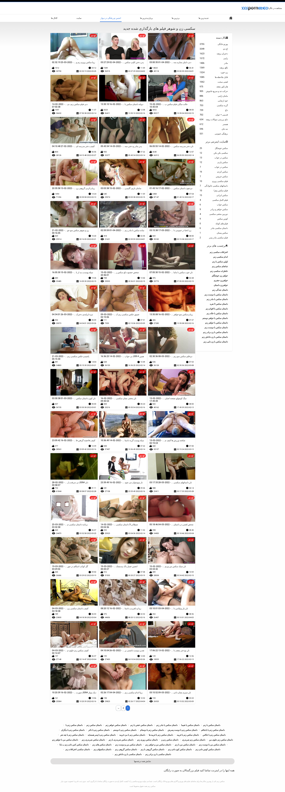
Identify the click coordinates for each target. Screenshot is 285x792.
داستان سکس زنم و (170, 740)
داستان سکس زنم (94, 725)
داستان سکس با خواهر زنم (216, 323)
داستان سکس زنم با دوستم (124, 730)
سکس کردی (214, 172)
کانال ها (54, 18)
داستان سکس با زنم (211, 725)
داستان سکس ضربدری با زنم (121, 740)
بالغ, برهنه (214, 67)
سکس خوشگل (214, 148)
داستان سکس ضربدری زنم (93, 740)
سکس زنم (151, 786)
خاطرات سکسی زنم (219, 271)
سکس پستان (214, 233)
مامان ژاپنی (214, 96)
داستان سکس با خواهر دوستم (215, 318)
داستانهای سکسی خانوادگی (214, 186)
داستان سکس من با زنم (185, 744)
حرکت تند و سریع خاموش (214, 91)
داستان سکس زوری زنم (147, 740)
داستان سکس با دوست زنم (216, 327)
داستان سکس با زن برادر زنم (215, 332)
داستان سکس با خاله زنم (217, 313)
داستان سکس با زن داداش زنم (215, 337)
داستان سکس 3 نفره (219, 304)
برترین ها (176, 18)
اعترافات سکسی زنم (219, 252)
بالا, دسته (221, 37)
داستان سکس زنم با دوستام (152, 730)
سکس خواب (214, 204)
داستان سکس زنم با (74, 725)
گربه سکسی (214, 105)
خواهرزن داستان (221, 285)
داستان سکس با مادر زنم (167, 725)
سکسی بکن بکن (214, 153)
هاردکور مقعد (214, 86)
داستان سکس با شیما (190, 725)
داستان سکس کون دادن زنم (180, 749)
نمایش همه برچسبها (142, 761)
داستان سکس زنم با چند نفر (72, 735)
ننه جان (214, 129)
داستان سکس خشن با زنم (141, 725)
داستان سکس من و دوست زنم (128, 744)
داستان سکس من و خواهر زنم (158, 744)
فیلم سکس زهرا (214, 190)
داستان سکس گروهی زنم (126, 749)
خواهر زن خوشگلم (220, 275)
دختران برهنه (214, 53)
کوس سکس (214, 219)
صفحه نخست (231, 18)
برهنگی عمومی (214, 133)
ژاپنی (214, 58)
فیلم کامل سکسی (214, 200)
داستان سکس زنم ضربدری (193, 740)
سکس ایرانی (214, 195)
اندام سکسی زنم (220, 257)
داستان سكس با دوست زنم (216, 294)
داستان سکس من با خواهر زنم (65, 740)
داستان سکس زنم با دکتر (99, 730)
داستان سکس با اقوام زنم (217, 308)
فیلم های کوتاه (214, 223)
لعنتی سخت (214, 82)
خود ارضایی (214, 100)
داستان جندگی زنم (220, 290)
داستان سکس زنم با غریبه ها (161, 735)
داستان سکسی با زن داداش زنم (128, 754)
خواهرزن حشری (221, 280)
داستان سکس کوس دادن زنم (207, 749)
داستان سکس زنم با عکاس (214, 735)
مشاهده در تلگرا (275, 8)
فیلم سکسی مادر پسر (214, 237)
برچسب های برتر (216, 245)
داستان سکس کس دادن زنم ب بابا (74, 744)
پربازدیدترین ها (146, 18)
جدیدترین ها (204, 18)
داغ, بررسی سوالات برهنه (214, 119)
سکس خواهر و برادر (214, 209)
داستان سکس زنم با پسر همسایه (102, 735)
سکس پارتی (214, 162)
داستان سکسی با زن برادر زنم (158, 754)
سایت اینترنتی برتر (216, 141)
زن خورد (214, 72)
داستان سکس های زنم (101, 744)
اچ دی (214, 49)
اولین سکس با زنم (220, 261)
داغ (214, 110)
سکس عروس (214, 176)
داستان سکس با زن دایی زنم (216, 341)
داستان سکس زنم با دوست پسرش (182, 730)
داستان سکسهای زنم (102, 749)
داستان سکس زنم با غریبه (188, 735)
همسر (214, 124)
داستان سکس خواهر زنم (116, 725)
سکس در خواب (214, 157)
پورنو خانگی (214, 44)
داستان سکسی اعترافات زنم (77, 749)
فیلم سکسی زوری (214, 181)
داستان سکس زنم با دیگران (73, 730)
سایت (78, 18)
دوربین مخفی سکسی (214, 214)
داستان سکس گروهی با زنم (152, 749)
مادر (214, 63)
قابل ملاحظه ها (214, 77)
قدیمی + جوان (214, 115)
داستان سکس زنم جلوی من (221, 740)
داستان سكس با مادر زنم (217, 299)
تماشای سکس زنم (220, 266)
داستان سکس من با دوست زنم (212, 744)
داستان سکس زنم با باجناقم (213, 730)
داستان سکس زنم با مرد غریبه (132, 735)
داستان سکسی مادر (214, 228)
